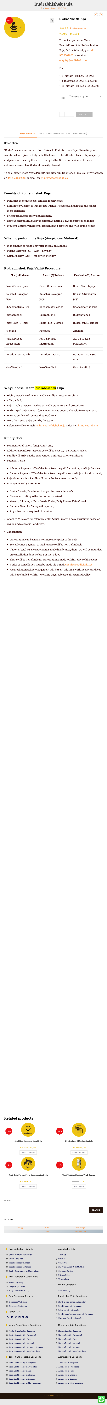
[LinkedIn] (19, 1317)
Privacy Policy (64, 1275)
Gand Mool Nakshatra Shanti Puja (28, 1141)
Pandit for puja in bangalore (70, 1306)
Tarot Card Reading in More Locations (25, 1383)
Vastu (47, 1228)
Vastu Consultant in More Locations (24, 1351)
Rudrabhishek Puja (58, 8)
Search (96, 1210)
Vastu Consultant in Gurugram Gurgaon (26, 1347)
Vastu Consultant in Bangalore (22, 1331)
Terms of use (63, 1279)
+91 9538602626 (17, 178)
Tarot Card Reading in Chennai (22, 1375)
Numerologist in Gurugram (69, 1347)
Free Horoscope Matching (20, 1267)
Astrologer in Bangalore (68, 1362)
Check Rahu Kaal (16, 1258)
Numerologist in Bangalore (69, 1331)
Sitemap (62, 1258)
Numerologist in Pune (67, 1339)
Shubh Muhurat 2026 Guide (20, 1254)
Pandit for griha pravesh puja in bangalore (76, 1314)
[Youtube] (26, 1317)
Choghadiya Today (17, 1286)
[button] (52, 20)
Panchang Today (16, 1282)
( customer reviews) (78, 28)
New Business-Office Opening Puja (79, 1141)
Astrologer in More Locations (70, 1383)
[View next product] (101, 14)
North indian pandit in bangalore (72, 1302)
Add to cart (84, 115)
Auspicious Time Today (19, 1290)
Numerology (80, 1228)
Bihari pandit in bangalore (69, 1310)
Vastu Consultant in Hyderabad (22, 1335)
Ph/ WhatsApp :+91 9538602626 (71, 1267)
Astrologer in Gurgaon (67, 1379)
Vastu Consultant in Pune (20, 1339)
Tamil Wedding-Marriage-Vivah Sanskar (78, 1175)
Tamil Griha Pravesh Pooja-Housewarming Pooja (28, 1175)
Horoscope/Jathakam (18, 1302)
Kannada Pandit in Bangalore (71, 1318)
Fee (63, 98)
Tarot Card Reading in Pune (20, 1371)
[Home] (41, 8)
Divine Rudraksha (87, 425)
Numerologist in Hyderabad (70, 1335)
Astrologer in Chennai (67, 1375)
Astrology (19, 1228)
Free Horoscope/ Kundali (19, 1263)
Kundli (46, 1231)
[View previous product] (96, 14)
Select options (28, 1152)
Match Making (80, 1231)
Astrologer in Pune (66, 1371)
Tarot (19, 1231)
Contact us (62, 1263)
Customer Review (66, 1271)
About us (62, 1254)
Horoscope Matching (18, 1306)
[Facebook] (12, 1317)
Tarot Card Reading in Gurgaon (22, 1379)
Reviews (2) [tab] (80, 133)
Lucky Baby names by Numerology (24, 1271)
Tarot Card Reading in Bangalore (23, 1362)
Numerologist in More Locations (72, 1351)
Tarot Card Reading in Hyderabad (23, 1367)
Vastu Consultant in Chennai (21, 1343)
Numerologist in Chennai (69, 1343)
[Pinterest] (23, 1317)
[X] (8, 1317)
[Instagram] (16, 1317)
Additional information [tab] (54, 133)
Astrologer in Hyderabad (68, 1367)
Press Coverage (64, 1290)
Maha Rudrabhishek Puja (50, 425)
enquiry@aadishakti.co (73, 60)
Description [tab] (27, 133)
